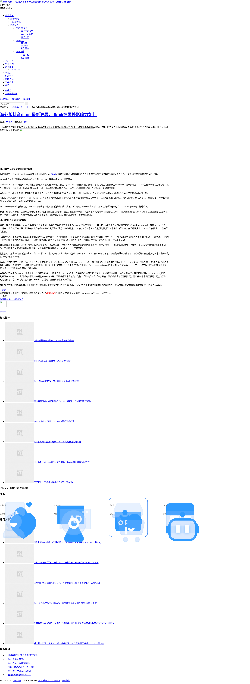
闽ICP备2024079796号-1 (49, 680)
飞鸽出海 (67, 2)
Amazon (24, 45)
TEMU (24, 43)
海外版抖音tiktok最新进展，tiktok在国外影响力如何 (48, 114)
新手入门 (25, 37)
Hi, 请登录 (4, 99)
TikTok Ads (15, 70)
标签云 (8, 90)
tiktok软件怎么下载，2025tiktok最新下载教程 (54, 421)
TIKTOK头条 (22, 28)
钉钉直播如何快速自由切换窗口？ (23, 655)
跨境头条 (14, 25)
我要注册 (16, 99)
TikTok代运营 (11, 93)
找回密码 (27, 99)
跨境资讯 (9, 15)
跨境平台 (20, 41)
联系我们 (66, 680)
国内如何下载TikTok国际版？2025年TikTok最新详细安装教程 (62, 462)
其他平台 (25, 48)
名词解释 (25, 58)
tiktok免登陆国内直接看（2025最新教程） (53, 361)
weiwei (3, 312)
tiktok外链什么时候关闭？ (19, 663)
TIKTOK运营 (27, 31)
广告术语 (25, 55)
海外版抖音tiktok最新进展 (11, 299)
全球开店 (9, 61)
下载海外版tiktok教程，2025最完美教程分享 (54, 340)
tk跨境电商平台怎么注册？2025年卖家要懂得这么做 (57, 442)
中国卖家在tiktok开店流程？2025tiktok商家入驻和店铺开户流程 (62, 401)
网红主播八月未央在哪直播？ (21, 667)
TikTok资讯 (15, 22)
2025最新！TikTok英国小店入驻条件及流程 (53, 482)
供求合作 (9, 76)
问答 (7, 85)
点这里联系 (51, 293)
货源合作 (9, 64)
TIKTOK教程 (27, 34)
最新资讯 (14, 19)
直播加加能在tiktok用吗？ (19, 675)
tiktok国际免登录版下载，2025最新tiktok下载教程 (56, 381)
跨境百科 (20, 51)
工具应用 (9, 82)
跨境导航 (9, 79)
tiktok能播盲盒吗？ (16, 659)
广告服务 (9, 67)
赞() (25, 122)
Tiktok (53, 174)
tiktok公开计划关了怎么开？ (20, 671)
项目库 (8, 73)
